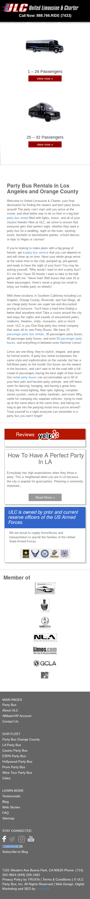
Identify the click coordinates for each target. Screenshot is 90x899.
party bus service (36, 252)
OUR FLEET (11, 734)
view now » (45, 78)
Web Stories (11, 807)
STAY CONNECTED (16, 831)
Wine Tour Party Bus (17, 772)
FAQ (5, 813)
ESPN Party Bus (14, 756)
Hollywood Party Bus (17, 761)
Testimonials (11, 796)
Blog (5, 801)
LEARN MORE (13, 790)
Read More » (45, 497)
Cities (6, 778)
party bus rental (17, 218)
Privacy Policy (12, 879)
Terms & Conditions (57, 879)
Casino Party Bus (14, 750)
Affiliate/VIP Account (16, 716)
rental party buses (25, 377)
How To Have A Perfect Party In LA (46, 458)
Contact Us (10, 721)
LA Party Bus (11, 745)
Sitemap (8, 818)
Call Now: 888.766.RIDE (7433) (45, 16)
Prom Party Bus (13, 767)
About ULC (10, 710)
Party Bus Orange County (21, 739)
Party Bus (9, 705)
